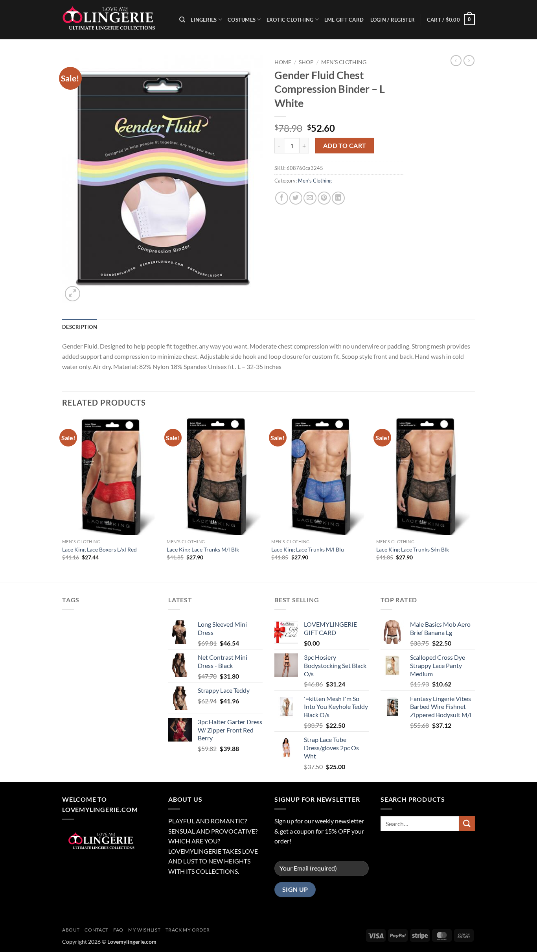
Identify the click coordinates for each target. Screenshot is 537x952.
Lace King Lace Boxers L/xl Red (99, 549)
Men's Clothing (343, 62)
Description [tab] (79, 327)
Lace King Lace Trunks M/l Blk (203, 549)
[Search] (182, 19)
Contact (96, 930)
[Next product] (456, 60)
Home (282, 62)
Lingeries (204, 20)
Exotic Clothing (290, 20)
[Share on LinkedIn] (338, 198)
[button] (451, 20)
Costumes (242, 20)
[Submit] (467, 823)
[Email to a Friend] (309, 198)
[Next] (472, 499)
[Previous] (62, 499)
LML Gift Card (344, 20)
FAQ (118, 930)
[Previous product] (468, 60)
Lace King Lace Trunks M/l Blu (307, 549)
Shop (306, 62)
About (71, 930)
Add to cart (344, 145)
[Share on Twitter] (295, 198)
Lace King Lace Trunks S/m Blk (412, 549)
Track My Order (188, 930)
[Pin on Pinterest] (324, 198)
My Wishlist (144, 930)
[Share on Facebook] (281, 198)
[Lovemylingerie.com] (114, 19)
